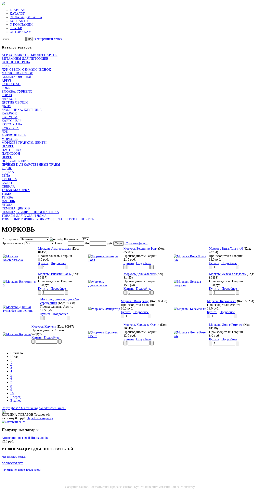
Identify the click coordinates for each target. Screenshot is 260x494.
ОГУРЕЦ (8, 146)
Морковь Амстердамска (54, 248)
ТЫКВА (7, 197)
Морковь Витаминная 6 (54, 274)
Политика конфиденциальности (21, 469)
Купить (43, 263)
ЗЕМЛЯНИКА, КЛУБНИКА (22, 109)
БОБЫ (6, 88)
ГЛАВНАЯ (17, 10)
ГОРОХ (7, 95)
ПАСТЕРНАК (12, 150)
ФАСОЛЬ (8, 201)
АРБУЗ (6, 80)
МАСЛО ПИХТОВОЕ (17, 73)
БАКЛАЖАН (11, 84)
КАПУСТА (9, 117)
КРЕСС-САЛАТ (13, 124)
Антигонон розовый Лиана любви (26, 437)
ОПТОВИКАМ (20, 31)
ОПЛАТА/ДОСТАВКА (26, 17)
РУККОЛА (9, 179)
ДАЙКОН (9, 98)
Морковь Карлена (43, 326)
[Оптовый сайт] (13, 422)
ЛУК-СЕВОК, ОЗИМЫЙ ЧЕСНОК (26, 69)
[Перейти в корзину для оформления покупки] (3, 411)
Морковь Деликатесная (140, 274)
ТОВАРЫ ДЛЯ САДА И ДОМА (24, 215)
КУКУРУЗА (10, 128)
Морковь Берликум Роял (140, 248)
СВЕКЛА (8, 186)
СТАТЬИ (16, 28)
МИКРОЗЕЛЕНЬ (14, 135)
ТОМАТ (7, 193)
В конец (16, 400)
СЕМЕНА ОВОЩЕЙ (16, 77)
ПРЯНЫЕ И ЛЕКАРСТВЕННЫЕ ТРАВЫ (31, 164)
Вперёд (15, 397)
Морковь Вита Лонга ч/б (226, 248)
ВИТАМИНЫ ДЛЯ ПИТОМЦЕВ (25, 58)
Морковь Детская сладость (227, 274)
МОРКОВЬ (9, 139)
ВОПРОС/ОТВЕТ (12, 463)
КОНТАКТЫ (19, 21)
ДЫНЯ (6, 106)
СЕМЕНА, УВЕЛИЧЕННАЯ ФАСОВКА (30, 212)
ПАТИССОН (11, 153)
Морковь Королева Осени (141, 324)
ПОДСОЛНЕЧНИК (15, 161)
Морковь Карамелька (221, 301)
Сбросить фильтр (136, 243)
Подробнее (58, 263)
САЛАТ (7, 182)
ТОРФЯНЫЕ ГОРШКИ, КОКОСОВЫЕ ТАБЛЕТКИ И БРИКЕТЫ (48, 219)
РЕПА (6, 175)
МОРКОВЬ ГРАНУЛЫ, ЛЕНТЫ (24, 142)
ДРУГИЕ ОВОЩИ (15, 102)
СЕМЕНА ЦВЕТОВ (16, 208)
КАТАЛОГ (17, 13)
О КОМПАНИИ (21, 24)
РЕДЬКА (8, 172)
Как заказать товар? (14, 456)
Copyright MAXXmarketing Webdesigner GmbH (34, 408)
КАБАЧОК (9, 113)
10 (12, 393)
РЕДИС (7, 168)
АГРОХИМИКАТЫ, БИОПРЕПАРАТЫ (29, 55)
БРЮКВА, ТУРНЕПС (17, 91)
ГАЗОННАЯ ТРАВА (16, 62)
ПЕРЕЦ (7, 157)
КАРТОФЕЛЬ (11, 120)
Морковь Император (135, 301)
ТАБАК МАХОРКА (16, 190)
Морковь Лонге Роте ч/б (226, 324)
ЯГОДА (7, 204)
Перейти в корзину (40, 418)
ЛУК (5, 131)
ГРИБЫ (7, 66)
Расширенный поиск (47, 39)
